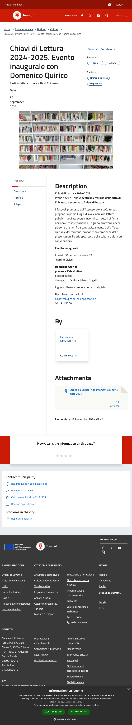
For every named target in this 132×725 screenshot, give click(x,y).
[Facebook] (81, 15)
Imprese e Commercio (46, 592)
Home (7, 29)
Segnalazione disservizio (47, 649)
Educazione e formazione (80, 574)
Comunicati (105, 580)
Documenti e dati (11, 609)
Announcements (24, 29)
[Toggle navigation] (6, 15)
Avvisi (102, 586)
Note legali (72, 660)
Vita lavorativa (42, 586)
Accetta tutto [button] (53, 711)
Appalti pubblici (42, 598)
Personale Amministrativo (16, 604)
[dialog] (66, 705)
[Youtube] (97, 15)
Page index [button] (19, 180)
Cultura (54, 29)
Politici (5, 598)
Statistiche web (75, 682)
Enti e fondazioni (11, 592)
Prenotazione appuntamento (42, 641)
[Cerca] (125, 15)
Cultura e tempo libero (46, 580)
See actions (106, 49)
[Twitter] (89, 15)
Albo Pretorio (74, 649)
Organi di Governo (12, 575)
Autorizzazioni (74, 617)
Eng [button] (118, 4)
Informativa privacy (77, 655)
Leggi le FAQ (41, 655)
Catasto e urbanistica (45, 604)
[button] (66, 719)
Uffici (5, 586)
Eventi (102, 608)
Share (91, 49)
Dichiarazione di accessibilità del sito (77, 668)
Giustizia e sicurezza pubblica (78, 582)
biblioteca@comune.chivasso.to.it (75, 299)
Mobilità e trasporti (44, 614)
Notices (41, 29)
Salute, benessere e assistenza (77, 609)
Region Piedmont (14, 4)
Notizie (103, 575)
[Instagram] (105, 15)
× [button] (128, 689)
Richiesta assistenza (45, 660)
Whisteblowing (75, 676)
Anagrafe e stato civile (46, 575)
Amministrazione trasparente (76, 641)
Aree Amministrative (13, 580)
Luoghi (102, 602)
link (97, 705)
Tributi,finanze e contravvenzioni (75, 593)
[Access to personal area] (109, 4)
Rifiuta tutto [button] (79, 711)
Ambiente (72, 601)
